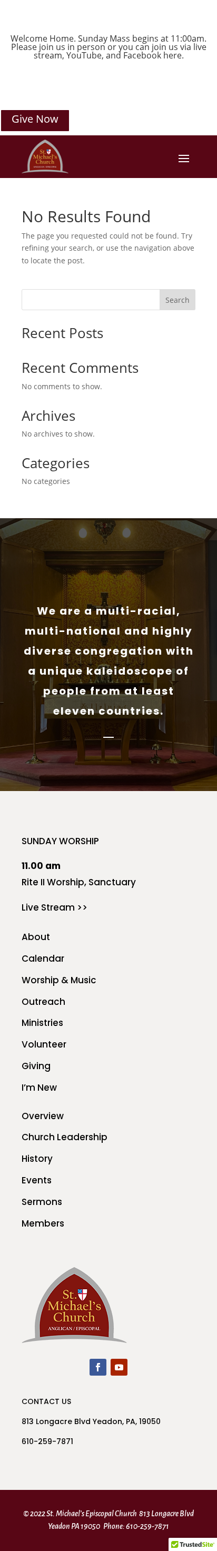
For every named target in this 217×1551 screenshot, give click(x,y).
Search (177, 300)
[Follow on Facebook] (98, 1367)
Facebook (142, 55)
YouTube (84, 55)
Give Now (35, 119)
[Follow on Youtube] (119, 1367)
